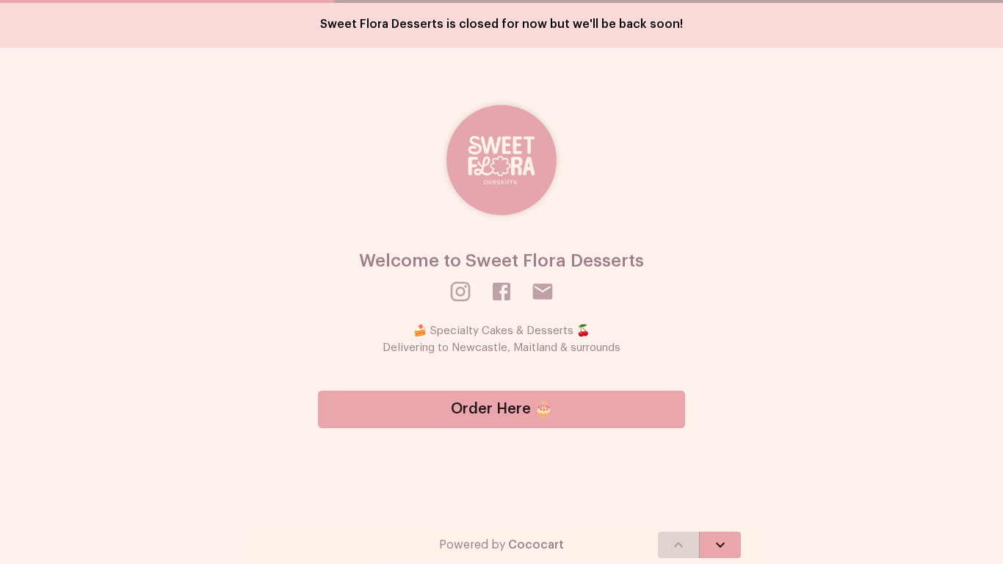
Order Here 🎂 (502, 409)
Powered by (501, 545)
